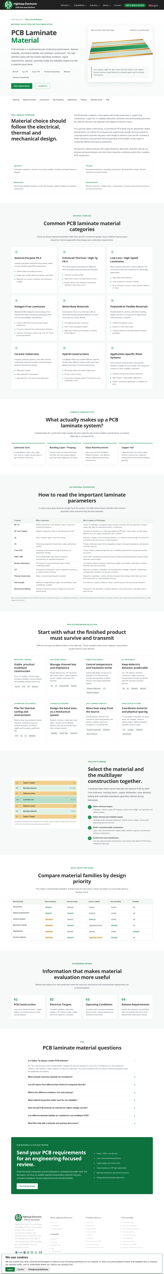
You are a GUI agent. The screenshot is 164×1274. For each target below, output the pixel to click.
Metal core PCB (92, 1232)
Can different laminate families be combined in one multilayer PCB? (58, 1115)
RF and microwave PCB (94, 1241)
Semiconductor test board (95, 1247)
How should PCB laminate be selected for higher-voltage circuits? (58, 1108)
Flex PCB (54, 1242)
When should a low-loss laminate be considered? (50, 1077)
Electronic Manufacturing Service (132, 1247)
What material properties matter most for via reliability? (52, 1100)
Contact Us (42, 86)
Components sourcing (129, 1244)
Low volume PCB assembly (130, 1229)
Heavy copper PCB (93, 1244)
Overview (16, 100)
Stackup (84, 100)
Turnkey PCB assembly (129, 1225)
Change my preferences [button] (38, 1269)
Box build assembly (128, 1232)
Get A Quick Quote (22, 86)
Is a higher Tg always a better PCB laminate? (48, 1061)
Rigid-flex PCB (56, 1245)
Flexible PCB (91, 1225)
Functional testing (128, 1241)
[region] (82, 556)
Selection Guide (96, 100)
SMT (53, 1248)
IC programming (127, 1238)
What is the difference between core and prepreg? (50, 1092)
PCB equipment (56, 1251)
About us (54, 1222)
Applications (72, 100)
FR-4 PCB (90, 1222)
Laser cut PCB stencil (128, 1235)
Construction (44, 100)
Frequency (90, 1238)
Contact (117, 5)
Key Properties (58, 100)
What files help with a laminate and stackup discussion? (53, 1123)
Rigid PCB (55, 1239)
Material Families (29, 100)
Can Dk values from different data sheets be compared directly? (57, 1085)
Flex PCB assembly (128, 1222)
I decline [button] (20, 1269)
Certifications (56, 1225)
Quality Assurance (57, 1229)
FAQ (107, 100)
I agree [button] (10, 1269)
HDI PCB (89, 1235)
